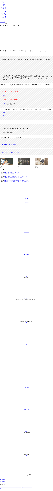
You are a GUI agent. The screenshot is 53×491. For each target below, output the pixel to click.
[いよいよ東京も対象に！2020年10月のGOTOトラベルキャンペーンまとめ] (26, 161)
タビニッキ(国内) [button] (3, 1)
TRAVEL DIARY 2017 (2, 479)
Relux (3, 100)
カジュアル (4, 16)
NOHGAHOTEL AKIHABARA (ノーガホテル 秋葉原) (9, 144)
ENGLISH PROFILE (26, 202)
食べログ (20, 487)
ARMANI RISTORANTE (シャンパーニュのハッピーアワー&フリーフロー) (11, 152)
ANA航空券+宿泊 (29, 487)
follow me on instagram (3, 488)
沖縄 (3, 5)
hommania (2, 22)
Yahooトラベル (4, 116)
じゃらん (4, 92)
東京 (3, 2)
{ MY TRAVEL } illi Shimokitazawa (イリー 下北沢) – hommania (11, 172)
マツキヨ (13, 487)
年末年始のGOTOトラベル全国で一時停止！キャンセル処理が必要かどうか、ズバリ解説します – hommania (18, 181)
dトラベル (4, 103)
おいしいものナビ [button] (3, 13)
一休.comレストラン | (24, 487)
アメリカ (4, 10)
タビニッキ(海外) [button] (3, 8)
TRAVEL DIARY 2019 (2, 478)
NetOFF (1, 487)
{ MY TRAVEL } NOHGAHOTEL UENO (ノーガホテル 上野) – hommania (13, 173)
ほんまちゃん (26, 198)
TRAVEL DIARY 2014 (2, 481)
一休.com (4, 95)
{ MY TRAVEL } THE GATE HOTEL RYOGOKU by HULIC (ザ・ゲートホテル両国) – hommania (16, 180)
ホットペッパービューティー (8, 487)
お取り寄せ (4, 17)
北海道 (4, 4)
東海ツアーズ (4, 104)
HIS (15, 487)
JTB (3, 115)
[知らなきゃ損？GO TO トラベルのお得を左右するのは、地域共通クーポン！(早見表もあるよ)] (43, 161)
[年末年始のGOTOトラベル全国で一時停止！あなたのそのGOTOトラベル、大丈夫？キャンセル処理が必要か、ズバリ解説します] (8, 161)
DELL (3, 487)
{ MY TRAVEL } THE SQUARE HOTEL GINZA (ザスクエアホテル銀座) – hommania (14, 177)
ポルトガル (4, 11)
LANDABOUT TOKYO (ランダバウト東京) (7, 145)
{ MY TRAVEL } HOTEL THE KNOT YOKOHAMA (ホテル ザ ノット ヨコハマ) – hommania (15, 176)
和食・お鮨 (4, 14)
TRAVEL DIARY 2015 (2, 480)
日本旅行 (4, 112)
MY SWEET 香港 (3, 7)
